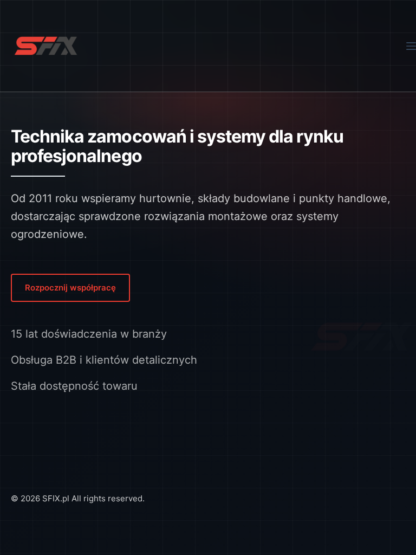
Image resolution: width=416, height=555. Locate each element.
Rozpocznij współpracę (70, 287)
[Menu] (411, 46)
